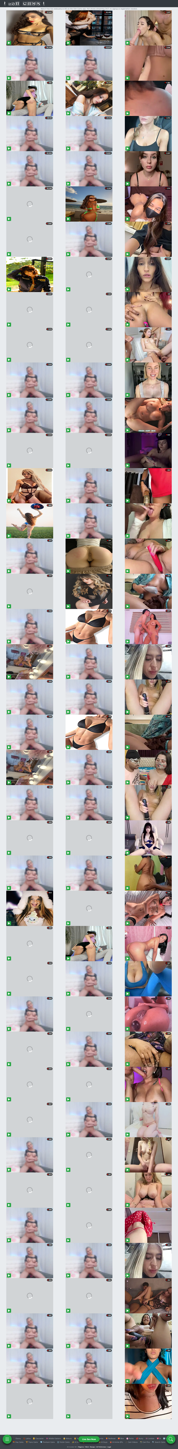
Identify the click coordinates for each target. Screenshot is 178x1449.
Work (87, 1447)
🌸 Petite (130, 1438)
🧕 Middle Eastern (53, 1438)
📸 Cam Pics (145, 1442)
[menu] (7, 1439)
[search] (170, 1439)
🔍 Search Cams (158, 1442)
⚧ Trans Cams (32, 1442)
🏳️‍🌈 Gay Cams (18, 1442)
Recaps (92, 1447)
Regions (81, 1447)
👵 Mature (67, 1438)
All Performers (101, 1447)
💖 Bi (159, 1438)
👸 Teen (77, 1438)
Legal (109, 1447)
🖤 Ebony (17, 1438)
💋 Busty (139, 1438)
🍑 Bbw (121, 1438)
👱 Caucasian (38, 1438)
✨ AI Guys (103, 1442)
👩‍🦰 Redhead (110, 1438)
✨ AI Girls (76, 1442)
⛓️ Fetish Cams (63, 1442)
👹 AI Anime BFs (116, 1442)
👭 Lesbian (150, 1438)
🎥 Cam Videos (131, 1442)
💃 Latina (26, 1438)
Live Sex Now (89, 1439)
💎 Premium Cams (47, 1442)
